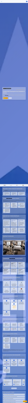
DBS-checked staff (13, 349)
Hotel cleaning (10, 279)
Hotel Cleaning (9, 198)
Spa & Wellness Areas (13, 269)
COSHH (4, 370)
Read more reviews (14, 388)
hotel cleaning (6, 95)
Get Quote (25, 401)
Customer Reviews (21, 231)
